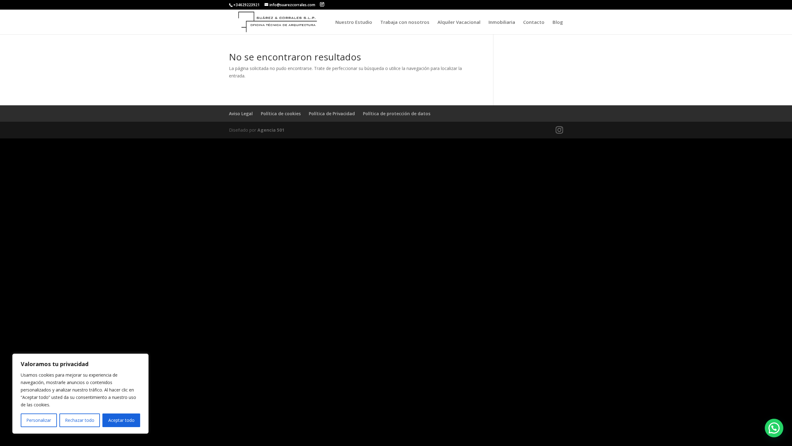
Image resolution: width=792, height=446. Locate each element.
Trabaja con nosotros (404, 22)
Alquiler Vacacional (458, 22)
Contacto (533, 22)
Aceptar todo (121, 420)
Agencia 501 (270, 130)
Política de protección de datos (396, 113)
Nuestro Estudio (353, 22)
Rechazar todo (79, 420)
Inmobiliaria (502, 22)
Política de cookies (281, 113)
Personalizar (38, 420)
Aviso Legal (241, 113)
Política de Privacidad (332, 113)
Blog (558, 22)
